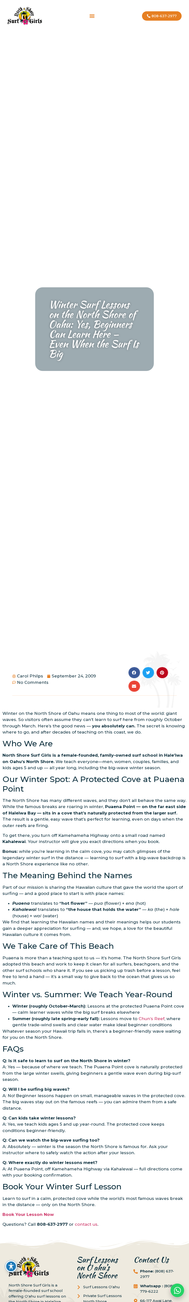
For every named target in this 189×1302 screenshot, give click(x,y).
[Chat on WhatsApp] (177, 1290)
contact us (86, 1224)
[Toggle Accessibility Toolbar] (11, 1266)
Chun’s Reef (151, 1018)
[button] (92, 16)
